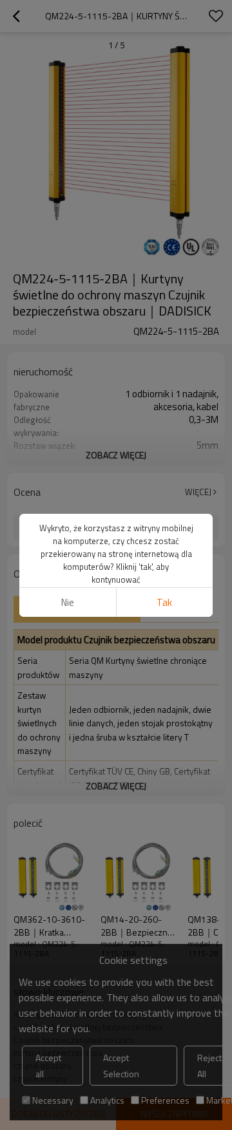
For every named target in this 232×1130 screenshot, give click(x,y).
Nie (67, 602)
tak (164, 602)
